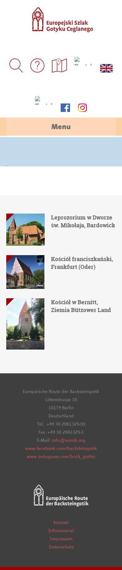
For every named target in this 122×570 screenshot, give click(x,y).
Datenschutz (61, 547)
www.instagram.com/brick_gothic (61, 456)
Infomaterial (61, 530)
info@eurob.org (68, 440)
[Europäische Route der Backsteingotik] (61, 28)
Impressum (61, 539)
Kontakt (61, 522)
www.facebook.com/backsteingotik (61, 448)
